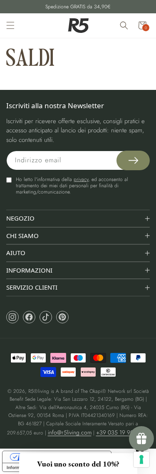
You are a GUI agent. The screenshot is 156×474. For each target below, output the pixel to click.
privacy (81, 179)
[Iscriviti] (133, 160)
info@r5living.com (70, 432)
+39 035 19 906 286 (122, 432)
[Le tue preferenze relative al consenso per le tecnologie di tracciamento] (141, 459)
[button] (10, 25)
